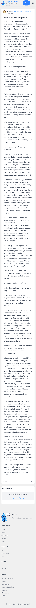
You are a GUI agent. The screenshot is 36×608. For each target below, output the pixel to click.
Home (3, 530)
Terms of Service (7, 578)
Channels (4, 535)
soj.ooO (9, 1)
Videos (3, 538)
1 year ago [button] (10, 14)
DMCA (3, 596)
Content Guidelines (7, 587)
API (2, 556)
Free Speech (5, 584)
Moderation (5, 593)
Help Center (5, 553)
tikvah (9, 11)
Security (4, 590)
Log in (14, 498)
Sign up (25, 3)
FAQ (2, 550)
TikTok (3, 568)
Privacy (3, 581)
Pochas (3, 532)
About (3, 541)
